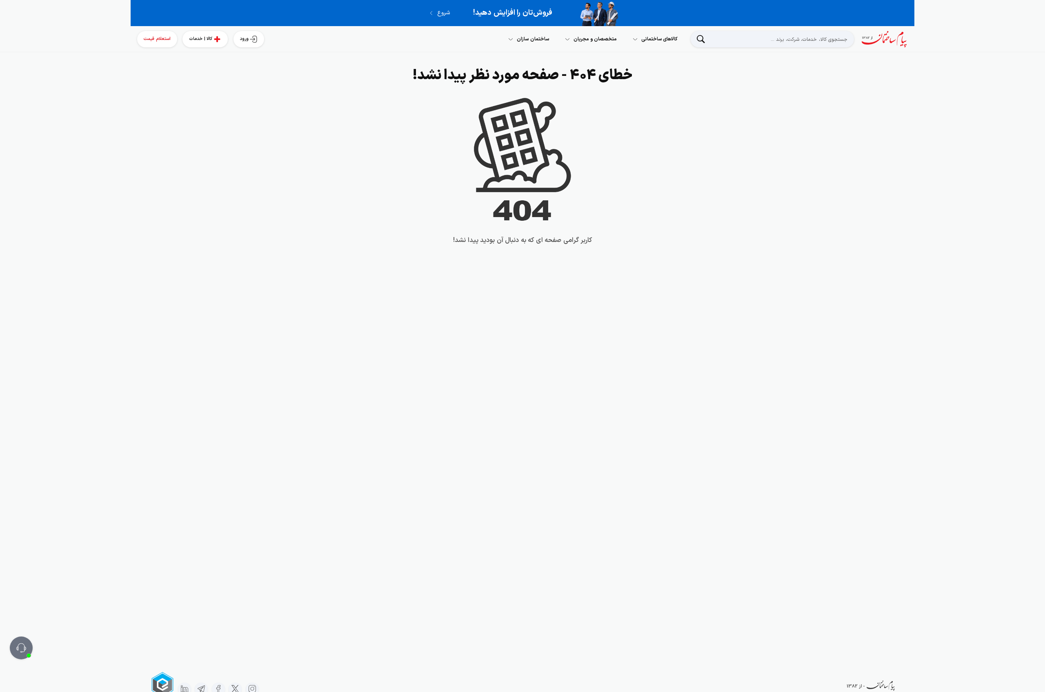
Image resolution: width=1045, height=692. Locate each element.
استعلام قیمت (157, 38)
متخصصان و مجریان (595, 39)
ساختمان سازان (533, 39)
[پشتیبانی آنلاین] (21, 648)
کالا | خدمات (200, 38)
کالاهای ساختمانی (659, 39)
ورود (244, 38)
